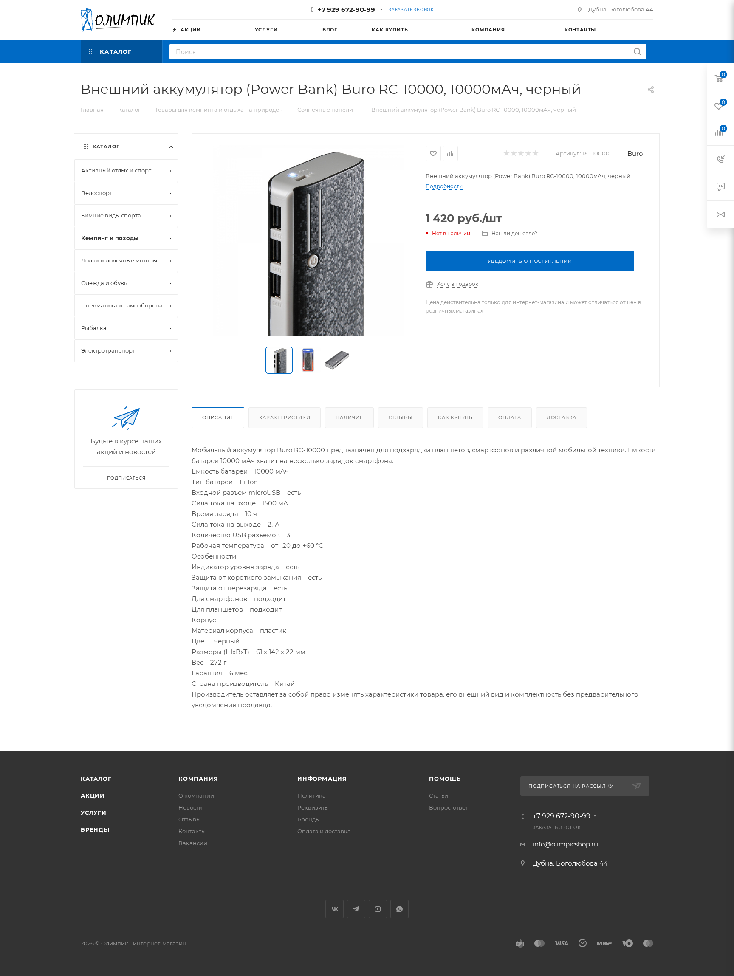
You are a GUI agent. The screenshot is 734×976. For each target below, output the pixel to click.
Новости (190, 807)
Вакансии (192, 843)
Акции (93, 795)
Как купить (455, 417)
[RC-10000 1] (308, 240)
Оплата (509, 417)
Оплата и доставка (324, 831)
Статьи (438, 795)
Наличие (349, 417)
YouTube (378, 909)
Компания (198, 778)
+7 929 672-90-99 (346, 10)
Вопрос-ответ (448, 807)
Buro (635, 154)
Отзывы (401, 417)
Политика (311, 795)
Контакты (192, 831)
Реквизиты (313, 807)
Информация (322, 778)
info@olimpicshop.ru (565, 844)
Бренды (95, 829)
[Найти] (637, 51)
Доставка (561, 417)
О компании (196, 795)
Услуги (94, 812)
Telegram (356, 909)
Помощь (445, 778)
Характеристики (284, 417)
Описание (218, 417)
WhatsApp (399, 909)
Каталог (96, 778)
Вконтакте (334, 909)
